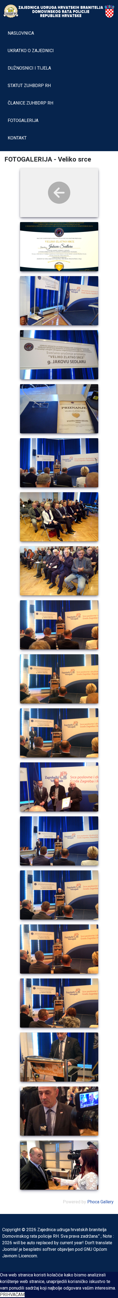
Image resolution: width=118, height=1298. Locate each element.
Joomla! (10, 1249)
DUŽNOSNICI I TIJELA (29, 68)
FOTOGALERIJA (23, 120)
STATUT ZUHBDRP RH (29, 85)
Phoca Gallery (100, 1201)
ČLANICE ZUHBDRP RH (30, 103)
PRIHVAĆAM (12, 1294)
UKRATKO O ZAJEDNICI (31, 50)
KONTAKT (17, 138)
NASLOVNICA (21, 33)
